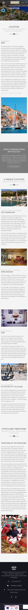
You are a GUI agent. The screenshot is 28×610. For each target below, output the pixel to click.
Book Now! (15, 2)
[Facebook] (12, 597)
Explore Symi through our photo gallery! (11, 93)
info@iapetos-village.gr (16, 585)
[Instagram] (16, 597)
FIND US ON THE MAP (14, 166)
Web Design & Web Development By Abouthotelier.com (14, 604)
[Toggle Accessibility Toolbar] (3, 10)
